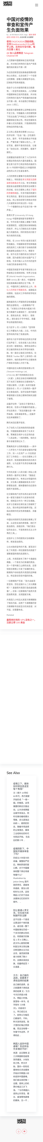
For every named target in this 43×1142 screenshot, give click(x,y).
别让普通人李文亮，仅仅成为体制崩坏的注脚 (21, 913)
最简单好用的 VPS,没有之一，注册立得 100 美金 (21, 621)
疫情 (8, 37)
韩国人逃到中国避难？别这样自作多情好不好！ (21, 1046)
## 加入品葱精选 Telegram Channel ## (20, 54)
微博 (34, 35)
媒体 (30, 35)
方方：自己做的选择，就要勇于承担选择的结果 (21, 978)
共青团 (12, 37)
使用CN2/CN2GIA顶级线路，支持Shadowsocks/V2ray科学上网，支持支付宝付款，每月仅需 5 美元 (21, 45)
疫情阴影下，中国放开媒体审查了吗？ (21, 851)
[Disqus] (21, 671)
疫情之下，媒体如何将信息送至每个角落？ (21, 786)
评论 (17, 37)
